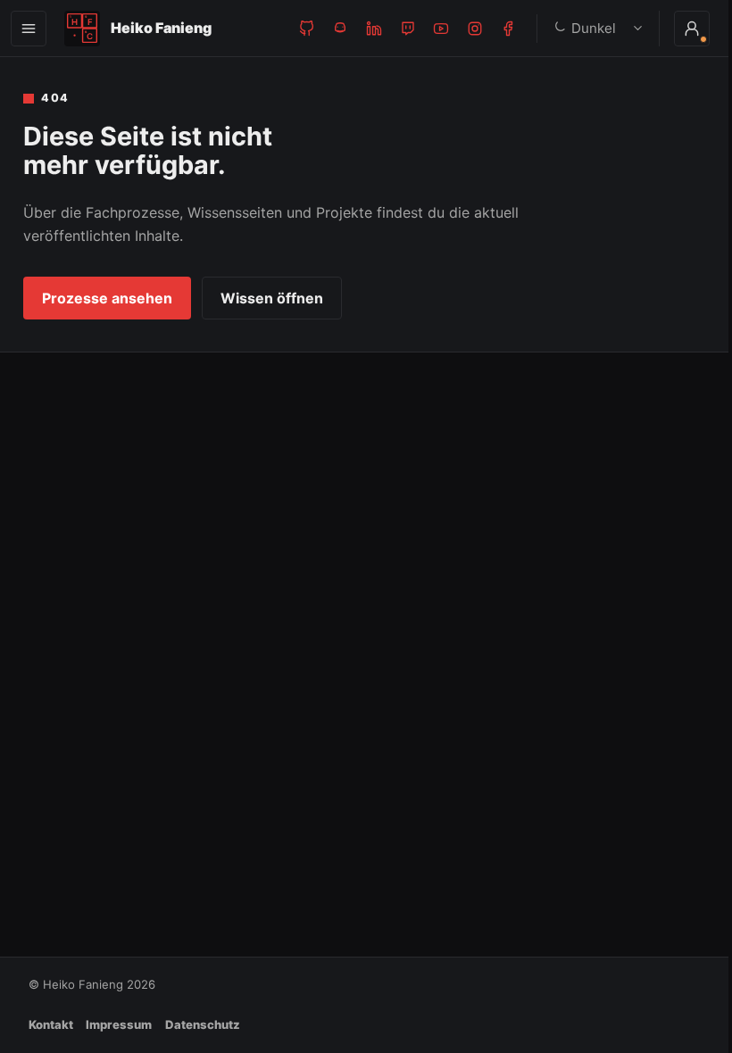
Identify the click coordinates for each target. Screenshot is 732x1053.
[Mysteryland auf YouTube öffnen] (441, 28)
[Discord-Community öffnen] (340, 28)
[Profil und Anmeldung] (678, 28)
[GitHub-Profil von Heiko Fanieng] (307, 28)
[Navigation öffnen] (28, 28)
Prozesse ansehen (107, 298)
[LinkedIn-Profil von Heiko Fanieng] (374, 28)
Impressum (119, 1024)
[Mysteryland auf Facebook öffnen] (508, 28)
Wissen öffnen (271, 298)
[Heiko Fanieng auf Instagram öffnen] (475, 28)
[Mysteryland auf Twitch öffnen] (408, 28)
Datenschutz (202, 1024)
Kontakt (51, 1024)
